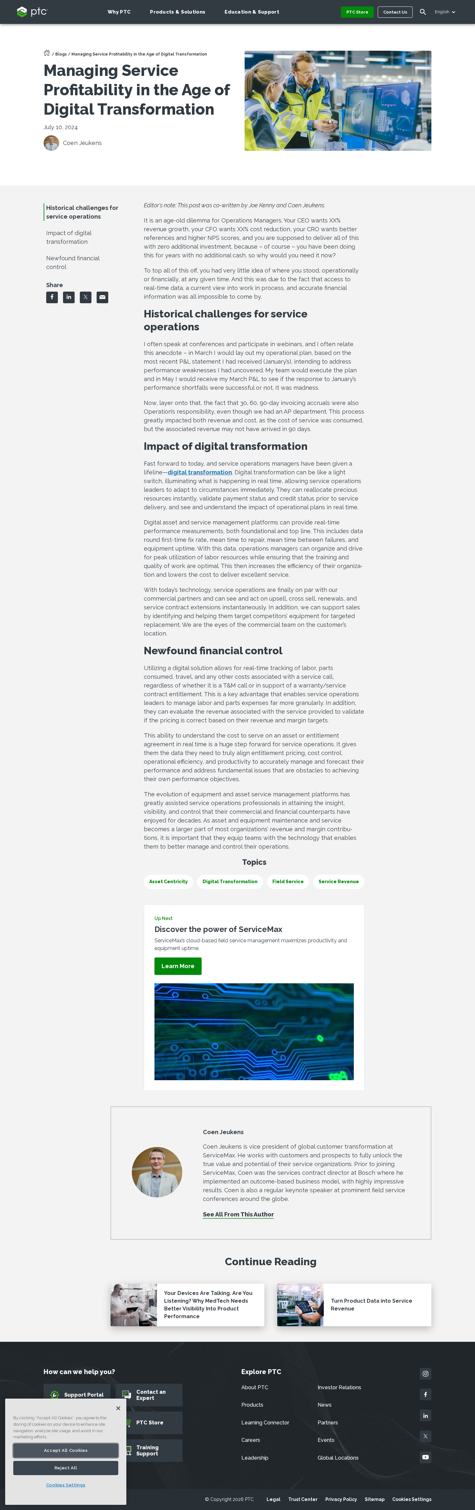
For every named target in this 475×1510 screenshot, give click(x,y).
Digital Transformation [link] (230, 881)
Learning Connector (265, 1423)
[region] (65, 1452)
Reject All (66, 1467)
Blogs (61, 54)
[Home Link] (47, 55)
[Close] (118, 1408)
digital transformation (200, 472)
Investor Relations (339, 1387)
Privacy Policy (341, 1499)
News (325, 1405)
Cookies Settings (411, 1499)
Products (252, 1405)
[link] (178, 966)
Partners (328, 1423)
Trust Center (303, 1499)
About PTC (254, 1387)
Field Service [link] (288, 881)
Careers (250, 1440)
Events (326, 1440)
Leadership (255, 1458)
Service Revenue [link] (339, 881)
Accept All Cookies (66, 1450)
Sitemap (375, 1499)
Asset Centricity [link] (168, 881)
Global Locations (338, 1458)
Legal (273, 1499)
